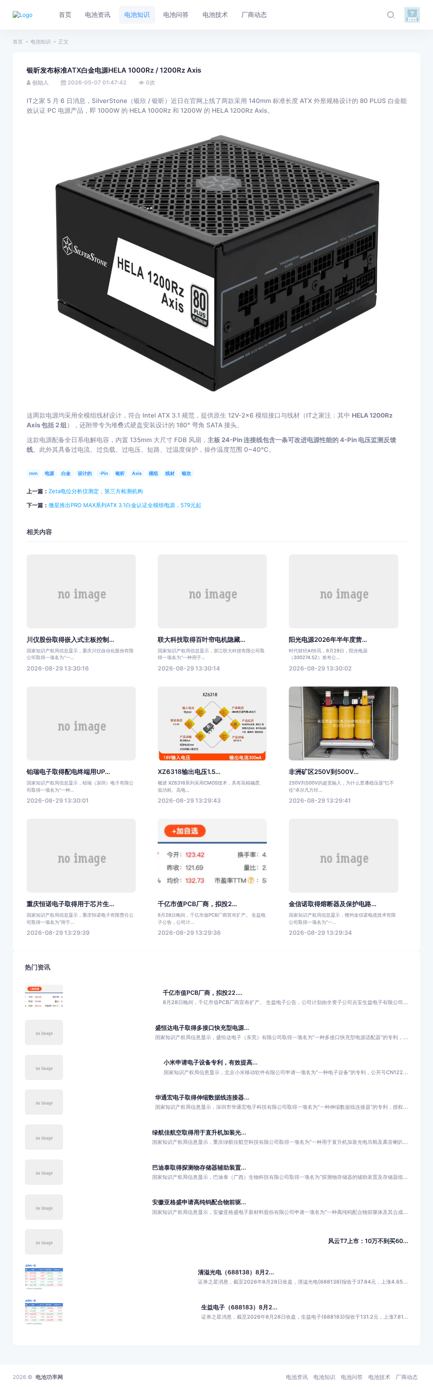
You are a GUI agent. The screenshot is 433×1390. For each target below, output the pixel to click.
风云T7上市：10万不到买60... (368, 1240)
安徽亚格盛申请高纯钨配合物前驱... (199, 1201)
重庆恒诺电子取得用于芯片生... (70, 904)
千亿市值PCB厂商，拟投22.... (202, 992)
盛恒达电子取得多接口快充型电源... (202, 1027)
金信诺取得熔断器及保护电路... (332, 904)
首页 (18, 41)
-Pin (103, 473)
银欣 (186, 473)
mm (33, 473)
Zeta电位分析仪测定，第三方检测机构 (96, 491)
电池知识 (40, 41)
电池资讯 (297, 1377)
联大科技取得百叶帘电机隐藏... (201, 639)
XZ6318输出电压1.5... (189, 772)
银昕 (120, 473)
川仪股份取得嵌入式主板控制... (70, 639)
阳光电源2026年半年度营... (328, 639)
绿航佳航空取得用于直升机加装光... (199, 1132)
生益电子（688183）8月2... (239, 1307)
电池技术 (379, 1377)
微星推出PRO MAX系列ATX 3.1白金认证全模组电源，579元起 (125, 505)
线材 (170, 473)
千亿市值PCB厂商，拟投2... (197, 904)
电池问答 (352, 1377)
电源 (49, 473)
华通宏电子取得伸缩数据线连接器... (202, 1097)
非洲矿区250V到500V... (324, 772)
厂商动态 (407, 1377)
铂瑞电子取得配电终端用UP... (68, 772)
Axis (137, 473)
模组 (153, 473)
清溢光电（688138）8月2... (236, 1272)
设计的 (85, 473)
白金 (66, 473)
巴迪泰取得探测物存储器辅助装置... (199, 1167)
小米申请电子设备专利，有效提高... (211, 1062)
